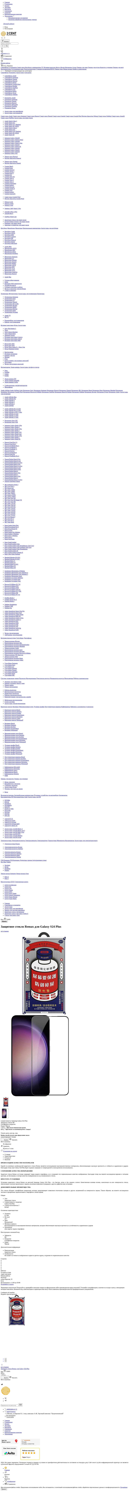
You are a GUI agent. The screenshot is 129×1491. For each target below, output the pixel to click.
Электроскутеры (6, 840)
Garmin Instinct (9, 185)
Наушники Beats (86, 390)
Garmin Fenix (9, 168)
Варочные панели (6, 707)
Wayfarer (7, 865)
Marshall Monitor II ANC (12, 559)
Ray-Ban (3, 862)
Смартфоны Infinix (11, 91)
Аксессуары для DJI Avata (13, 837)
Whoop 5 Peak (9, 203)
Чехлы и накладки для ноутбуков (15, 289)
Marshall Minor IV (10, 566)
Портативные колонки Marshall (15, 646)
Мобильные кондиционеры (13, 700)
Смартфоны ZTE (10, 89)
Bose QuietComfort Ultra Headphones (16, 549)
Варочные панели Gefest (12, 718)
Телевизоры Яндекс (11, 305)
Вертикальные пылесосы (13, 692)
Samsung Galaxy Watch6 (12, 148)
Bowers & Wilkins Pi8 (11, 593)
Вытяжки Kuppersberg (12, 728)
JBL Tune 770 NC (10, 503)
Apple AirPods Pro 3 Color (13, 409)
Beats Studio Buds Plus (12, 525)
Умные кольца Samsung (8, 873)
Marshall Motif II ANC (11, 564)
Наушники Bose (97, 390)
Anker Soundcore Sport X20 (13, 613)
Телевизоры (4, 294)
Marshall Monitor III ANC (12, 557)
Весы (6, 792)
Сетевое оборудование (12, 280)
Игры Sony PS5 (9, 344)
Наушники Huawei (53, 390)
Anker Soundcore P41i (11, 621)
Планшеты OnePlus (11, 106)
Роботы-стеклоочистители (13, 695)
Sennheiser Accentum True (13, 581)
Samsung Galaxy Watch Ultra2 (14, 140)
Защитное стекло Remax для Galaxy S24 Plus (15, 1369)
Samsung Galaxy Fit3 (11, 153)
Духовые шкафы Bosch (12, 745)
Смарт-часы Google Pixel (73, 116)
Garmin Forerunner (10, 183)
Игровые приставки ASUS (13, 339)
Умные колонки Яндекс (12, 641)
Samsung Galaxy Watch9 (12, 138)
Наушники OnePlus (48, 392)
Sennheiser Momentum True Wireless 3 (16, 574)
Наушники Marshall (109, 390)
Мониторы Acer (10, 268)
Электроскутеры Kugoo (12, 844)
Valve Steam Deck (10, 334)
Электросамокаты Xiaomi (13, 857)
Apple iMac (8, 246)
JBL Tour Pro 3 (9, 519)
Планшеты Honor (10, 108)
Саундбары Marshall (11, 672)
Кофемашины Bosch (11, 772)
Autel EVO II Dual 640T (12, 824)
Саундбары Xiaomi (11, 670)
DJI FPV (7, 807)
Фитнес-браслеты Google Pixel (14, 198)
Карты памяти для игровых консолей (17, 360)
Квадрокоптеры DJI (7, 797)
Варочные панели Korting (13, 713)
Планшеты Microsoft (11, 104)
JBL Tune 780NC (10, 493)
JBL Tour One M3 (10, 498)
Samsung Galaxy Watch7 (12, 145)
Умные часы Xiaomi (11, 161)
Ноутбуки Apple (10, 231)
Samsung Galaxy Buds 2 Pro (13, 436)
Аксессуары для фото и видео (29, 367)
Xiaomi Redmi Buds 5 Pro (12, 473)
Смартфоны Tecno (10, 93)
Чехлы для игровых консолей (14, 364)
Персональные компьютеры (32, 228)
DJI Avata (7, 810)
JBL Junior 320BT (10, 496)
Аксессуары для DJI (34, 797)
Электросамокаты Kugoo (13, 852)
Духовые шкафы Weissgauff (13, 754)
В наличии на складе (10, 1151)
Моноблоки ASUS (10, 248)
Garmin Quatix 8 (10, 188)
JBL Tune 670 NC (10, 507)
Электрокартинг (42, 840)
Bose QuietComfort (10, 542)
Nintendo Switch (10, 335)
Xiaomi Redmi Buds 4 (11, 478)
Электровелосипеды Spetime (14, 849)
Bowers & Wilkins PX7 (12, 586)
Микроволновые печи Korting (14, 737)
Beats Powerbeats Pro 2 (12, 527)
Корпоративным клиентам (13, 1432)
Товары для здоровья (21, 779)
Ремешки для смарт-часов (13, 223)
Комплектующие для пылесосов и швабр (18, 697)
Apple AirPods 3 (10, 402)
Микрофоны (9, 387)
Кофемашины (65, 707)
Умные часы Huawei (11, 156)
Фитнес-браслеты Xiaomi (13, 163)
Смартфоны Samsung (11, 77)
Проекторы (40, 294)
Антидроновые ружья (39, 860)
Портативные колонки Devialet (14, 651)
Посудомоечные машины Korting (15, 758)
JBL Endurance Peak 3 (11, 484)
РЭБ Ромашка (5, 860)
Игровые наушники (11, 354)
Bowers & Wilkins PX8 (12, 588)
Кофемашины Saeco (11, 770)
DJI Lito (7, 815)
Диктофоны (27, 638)
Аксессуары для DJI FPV (13, 834)
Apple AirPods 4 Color (11, 414)
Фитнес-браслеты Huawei (13, 158)
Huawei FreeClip (10, 454)
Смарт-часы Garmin (59, 116)
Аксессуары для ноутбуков (49, 228)
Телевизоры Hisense (11, 309)
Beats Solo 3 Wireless (11, 535)
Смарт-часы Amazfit (118, 116)
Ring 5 (7, 878)
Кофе (6, 775)
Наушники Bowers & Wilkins (32, 392)
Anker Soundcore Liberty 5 (13, 619)
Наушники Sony (28, 390)
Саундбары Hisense (11, 668)
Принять (4, 1489)
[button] (2, 49)
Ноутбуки (4, 228)
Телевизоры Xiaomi (11, 302)
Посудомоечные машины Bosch (15, 757)
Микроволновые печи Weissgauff (15, 742)
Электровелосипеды (18, 840)
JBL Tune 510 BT (10, 513)
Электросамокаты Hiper (12, 855)
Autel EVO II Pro (10, 820)
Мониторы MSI (10, 267)
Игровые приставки (7, 325)
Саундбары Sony (10, 665)
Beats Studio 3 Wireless (12, 534)
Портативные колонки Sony (14, 650)
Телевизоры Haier (10, 310)
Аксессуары (20, 72)
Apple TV (8, 315)
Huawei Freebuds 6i (11, 452)
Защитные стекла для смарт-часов (15, 220)
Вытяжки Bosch (10, 723)
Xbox (6, 330)
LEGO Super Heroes (11, 897)
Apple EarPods (9, 405)
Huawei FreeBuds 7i (11, 449)
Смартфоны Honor (10, 82)
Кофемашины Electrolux (12, 769)
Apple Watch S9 (9, 135)
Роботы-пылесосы (10, 690)
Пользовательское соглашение (18, 18)
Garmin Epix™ (9, 173)
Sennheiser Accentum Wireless (14, 578)
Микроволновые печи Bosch (14, 733)
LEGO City (8, 888)
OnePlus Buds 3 (9, 598)
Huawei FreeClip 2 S (11, 442)
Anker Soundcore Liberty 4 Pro (14, 618)
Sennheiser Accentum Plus (12, 579)
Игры (16, 325)
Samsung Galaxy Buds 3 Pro (13, 429)
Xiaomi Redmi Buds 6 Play (13, 469)
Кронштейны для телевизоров (14, 320)
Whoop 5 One (9, 205)
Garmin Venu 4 (9, 178)
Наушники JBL (76, 390)
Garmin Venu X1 (10, 176)
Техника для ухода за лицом (14, 789)
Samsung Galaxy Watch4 (12, 151)
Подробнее (123, 1487)
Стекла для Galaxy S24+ (12, 915)
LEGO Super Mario (11, 898)
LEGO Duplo (9, 890)
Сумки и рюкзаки (10, 290)
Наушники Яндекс (91, 392)
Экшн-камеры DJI (10, 379)
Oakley (9, 862)
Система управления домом (10, 678)
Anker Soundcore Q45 (11, 626)
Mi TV (7, 317)
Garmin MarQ (9, 166)
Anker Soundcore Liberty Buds (14, 614)
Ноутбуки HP (9, 238)
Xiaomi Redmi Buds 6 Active (13, 466)
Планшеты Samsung (11, 99)
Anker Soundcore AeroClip (13, 628)
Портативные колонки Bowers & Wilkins (18, 653)
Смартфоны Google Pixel (12, 84)
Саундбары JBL (10, 675)
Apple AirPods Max (11, 397)
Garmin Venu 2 (9, 182)
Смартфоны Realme (11, 86)
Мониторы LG (9, 258)
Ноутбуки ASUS (10, 233)
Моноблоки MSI (10, 250)
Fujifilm (7, 372)
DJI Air (7, 802)
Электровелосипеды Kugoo (13, 847)
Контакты (8, 1427)
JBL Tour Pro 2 (9, 520)
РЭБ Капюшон (15, 860)
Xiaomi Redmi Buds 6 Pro (12, 464)
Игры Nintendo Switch (12, 349)
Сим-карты (27, 72)
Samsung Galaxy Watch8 (12, 141)
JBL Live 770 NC (10, 515)
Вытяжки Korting (10, 727)
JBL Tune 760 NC (10, 505)
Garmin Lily (8, 175)
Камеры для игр (10, 355)
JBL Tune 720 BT (10, 508)
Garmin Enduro (9, 192)
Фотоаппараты (5, 367)
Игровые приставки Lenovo (13, 337)
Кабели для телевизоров (12, 322)
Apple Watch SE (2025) (12, 126)
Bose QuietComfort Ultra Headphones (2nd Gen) (19, 546)
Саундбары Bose (10, 673)
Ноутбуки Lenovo (10, 236)
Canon (6, 374)
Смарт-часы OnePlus (7, 118)
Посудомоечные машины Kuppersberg (17, 760)
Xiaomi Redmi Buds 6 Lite (13, 468)
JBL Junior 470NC (10, 495)
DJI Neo (7, 812)
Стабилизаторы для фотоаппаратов (16, 385)
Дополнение (9, 1434)
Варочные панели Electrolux (14, 717)
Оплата (7, 1424)
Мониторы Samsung (11, 257)
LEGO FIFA (8, 892)
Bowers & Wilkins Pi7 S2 (12, 594)
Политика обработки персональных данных (22, 19)
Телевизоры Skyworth (11, 304)
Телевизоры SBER (10, 307)
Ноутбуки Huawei (10, 240)
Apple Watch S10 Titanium (13, 131)
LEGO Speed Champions (12, 895)
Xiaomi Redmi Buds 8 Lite (13, 461)
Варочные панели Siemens (13, 711)
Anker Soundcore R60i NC (13, 616)
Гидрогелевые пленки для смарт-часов (17, 221)
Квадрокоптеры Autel (21, 797)
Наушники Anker (114, 392)
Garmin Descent (9, 187)
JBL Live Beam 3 (10, 517)
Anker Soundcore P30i (11, 625)
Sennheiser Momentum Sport (13, 576)
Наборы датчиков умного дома (14, 683)
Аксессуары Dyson (11, 787)
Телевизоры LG (10, 300)
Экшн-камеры (15, 367)
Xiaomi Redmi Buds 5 (11, 474)
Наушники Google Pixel (15, 392)
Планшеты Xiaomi (10, 101)
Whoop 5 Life (9, 202)
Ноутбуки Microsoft (11, 243)
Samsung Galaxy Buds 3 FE (13, 432)
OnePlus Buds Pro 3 (11, 599)
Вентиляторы (68, 678)
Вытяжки (16, 707)
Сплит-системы (10, 702)
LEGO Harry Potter (10, 893)
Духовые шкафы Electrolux (13, 752)
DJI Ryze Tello (9, 809)
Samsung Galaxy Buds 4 (12, 427)
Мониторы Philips (10, 263)
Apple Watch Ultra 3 (11, 121)
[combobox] (9, 43)
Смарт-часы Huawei (33, 116)
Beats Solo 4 (8, 537)
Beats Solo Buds (9, 539)
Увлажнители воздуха (57, 678)
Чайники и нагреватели (78, 707)
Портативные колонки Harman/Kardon (17, 645)
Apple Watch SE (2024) (12, 133)
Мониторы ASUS (10, 265)
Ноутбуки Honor (10, 242)
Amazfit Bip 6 (9, 213)
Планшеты (12, 72)
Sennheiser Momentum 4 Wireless (15, 571)
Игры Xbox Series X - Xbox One (15, 347)
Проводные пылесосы (12, 693)
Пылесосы (22, 678)
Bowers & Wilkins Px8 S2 (12, 589)
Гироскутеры (52, 840)
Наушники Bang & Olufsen (63, 392)
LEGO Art (8, 886)
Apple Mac (8, 277)
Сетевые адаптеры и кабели (13, 287)
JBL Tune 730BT (10, 490)
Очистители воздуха (43, 678)
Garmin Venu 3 (9, 180)
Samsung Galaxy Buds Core (13, 434)
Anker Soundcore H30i (12, 623)
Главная (7, 903)
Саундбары (19, 638)
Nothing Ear (8, 608)
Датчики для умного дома (13, 681)
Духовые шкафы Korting (12, 748)
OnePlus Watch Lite (11, 217)
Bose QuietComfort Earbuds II (14, 552)
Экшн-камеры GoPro (11, 382)
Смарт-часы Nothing (104, 116)
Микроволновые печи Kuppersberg (16, 738)
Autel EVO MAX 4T (11, 825)
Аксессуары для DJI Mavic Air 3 (15, 830)
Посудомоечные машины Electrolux (16, 762)
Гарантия (7, 1431)
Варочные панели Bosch (12, 710)
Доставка (7, 1425)
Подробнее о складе (7, 1284)
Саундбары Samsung (11, 663)
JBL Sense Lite (9, 488)
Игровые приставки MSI (12, 340)
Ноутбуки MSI (9, 235)
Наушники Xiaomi (65, 390)
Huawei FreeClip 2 (10, 444)
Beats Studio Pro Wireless (12, 532)
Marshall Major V (10, 561)
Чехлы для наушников (12, 633)
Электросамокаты (31, 840)
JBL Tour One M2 (10, 502)
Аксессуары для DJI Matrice (13, 835)
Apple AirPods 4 (10, 400)
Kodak (7, 375)
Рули (6, 359)
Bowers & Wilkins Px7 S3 (12, 584)
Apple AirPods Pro (10, 399)
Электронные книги (21, 882)
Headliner (7, 868)
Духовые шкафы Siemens (12, 747)
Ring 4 (7, 877)
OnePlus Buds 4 (9, 601)
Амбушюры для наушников (13, 635)
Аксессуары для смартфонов (14, 111)
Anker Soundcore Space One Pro (14, 611)
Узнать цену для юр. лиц (9, 1133)
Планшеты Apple (10, 98)
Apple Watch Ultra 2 (11, 128)
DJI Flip (7, 814)
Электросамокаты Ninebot (13, 853)
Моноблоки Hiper (10, 252)
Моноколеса (61, 840)
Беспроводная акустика (8, 638)
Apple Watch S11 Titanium (13, 124)
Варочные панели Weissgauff (14, 720)
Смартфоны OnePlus (11, 88)
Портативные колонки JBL (13, 643)
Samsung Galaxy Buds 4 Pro (13, 425)
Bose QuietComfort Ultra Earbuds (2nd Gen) (18, 547)
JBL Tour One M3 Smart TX (13, 500)
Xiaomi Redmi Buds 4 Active (13, 480)
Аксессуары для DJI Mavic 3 (14, 829)
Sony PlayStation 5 (10, 328)
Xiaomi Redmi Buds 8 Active (13, 462)
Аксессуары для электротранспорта (86, 840)
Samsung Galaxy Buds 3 (12, 430)
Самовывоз (8, 1429)
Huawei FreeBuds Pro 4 (12, 456)
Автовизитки (63, 795)
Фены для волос (10, 782)
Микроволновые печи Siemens (14, 735)
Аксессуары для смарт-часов (23, 118)
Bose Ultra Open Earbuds (12, 554)
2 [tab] (5, 1361)
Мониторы (18, 228)
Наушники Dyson (102, 392)
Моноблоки (11, 228)
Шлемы (7, 357)
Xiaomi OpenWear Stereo (12, 481)
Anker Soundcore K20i (12, 630)
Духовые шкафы (39, 707)
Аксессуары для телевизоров (27, 294)
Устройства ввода (10, 285)
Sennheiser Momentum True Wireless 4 (16, 572)
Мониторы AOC (10, 270)
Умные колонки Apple (12, 648)
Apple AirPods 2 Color (11, 417)
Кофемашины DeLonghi (12, 767)
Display (7, 870)
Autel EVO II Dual (10, 822)
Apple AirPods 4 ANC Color (13, 412)
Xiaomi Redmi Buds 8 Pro (12, 459)
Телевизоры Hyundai (11, 312)
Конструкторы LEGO (8, 882)
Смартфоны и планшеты (12, 905)
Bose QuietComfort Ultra (12, 544)
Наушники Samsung (40, 390)
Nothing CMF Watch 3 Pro (13, 208)
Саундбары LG (9, 667)
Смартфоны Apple (10, 76)
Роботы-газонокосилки (81, 678)
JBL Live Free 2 (9, 486)
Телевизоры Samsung (11, 297)
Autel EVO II (9, 819)
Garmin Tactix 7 (9, 171)
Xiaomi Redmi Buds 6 (11, 471)
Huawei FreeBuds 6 (11, 447)
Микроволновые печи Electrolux (15, 740)
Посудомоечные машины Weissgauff (16, 764)
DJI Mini (7, 800)
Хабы (6, 282)
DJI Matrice (8, 805)
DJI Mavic (8, 803)
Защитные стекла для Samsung (14, 912)
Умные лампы (9, 685)
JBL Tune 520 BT (10, 512)
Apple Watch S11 (10, 123)
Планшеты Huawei (11, 103)
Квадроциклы (69, 840)
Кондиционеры (31, 678)
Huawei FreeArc (10, 451)
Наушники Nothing (78, 392)
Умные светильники (11, 687)
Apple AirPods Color (16, 390)
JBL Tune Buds (9, 522)
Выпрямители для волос (12, 784)
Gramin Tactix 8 (9, 170)
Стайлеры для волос (11, 785)
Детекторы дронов (26, 860)
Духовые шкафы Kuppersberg (14, 750)
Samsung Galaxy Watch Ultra (13, 143)
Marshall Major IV (10, 562)
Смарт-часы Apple (6, 116)
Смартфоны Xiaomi (11, 79)
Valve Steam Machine (11, 332)
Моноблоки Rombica (11, 253)
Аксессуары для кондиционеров (15, 703)
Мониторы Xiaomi (10, 262)
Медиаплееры (13, 294)
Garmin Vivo (8, 190)
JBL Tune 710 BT (10, 510)
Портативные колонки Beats (14, 658)
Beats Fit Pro (8, 530)
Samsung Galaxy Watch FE (13, 146)
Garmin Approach (10, 194)
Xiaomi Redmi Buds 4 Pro (12, 476)
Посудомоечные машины (53, 707)
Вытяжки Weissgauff (11, 730)
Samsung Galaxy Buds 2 (12, 437)
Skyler (6, 867)
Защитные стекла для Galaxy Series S (16, 913)
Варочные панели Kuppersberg (14, 715)
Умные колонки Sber (11, 656)
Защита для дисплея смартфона (15, 910)
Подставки (8, 362)
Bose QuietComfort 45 (11, 551)
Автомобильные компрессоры (24, 795)
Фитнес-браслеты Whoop (90, 116)
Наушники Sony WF (11, 420)
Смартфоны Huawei (11, 81)
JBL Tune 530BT (10, 491)
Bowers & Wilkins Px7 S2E (13, 591)
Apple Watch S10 (10, 129)
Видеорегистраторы (7, 795)
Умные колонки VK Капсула (14, 655)
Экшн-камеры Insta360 (12, 380)
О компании (8, 1422)
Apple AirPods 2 (10, 404)
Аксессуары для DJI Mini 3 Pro (14, 832)
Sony (6, 370)
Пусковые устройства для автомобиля (46, 795)
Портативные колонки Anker (14, 660)
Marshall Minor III (10, 568)
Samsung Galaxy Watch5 (12, 150)
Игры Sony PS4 (9, 345)
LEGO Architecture (10, 885)
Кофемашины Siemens (12, 774)
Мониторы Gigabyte (11, 272)
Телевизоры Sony (10, 298)
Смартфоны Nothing (11, 94)
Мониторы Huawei (11, 274)
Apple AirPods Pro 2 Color (13, 410)
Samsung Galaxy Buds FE (12, 439)
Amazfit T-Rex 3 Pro (11, 212)
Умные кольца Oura (22, 873)
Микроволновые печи (26, 707)
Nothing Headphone (11, 604)
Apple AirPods (5, 390)
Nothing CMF (9, 606)
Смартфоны (4, 72)
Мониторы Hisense (11, 260)
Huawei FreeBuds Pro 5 (12, 446)
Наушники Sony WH (11, 422)
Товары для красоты (7, 779)
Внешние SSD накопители (13, 283)
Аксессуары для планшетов (13, 113)
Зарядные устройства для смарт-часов (17, 225)
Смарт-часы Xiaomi (46, 116)
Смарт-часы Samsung (19, 116)
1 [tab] (5, 1359)
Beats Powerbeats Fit (11, 529)
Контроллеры (9, 352)
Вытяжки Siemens (10, 725)
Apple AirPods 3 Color (11, 415)
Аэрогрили (89, 707)
